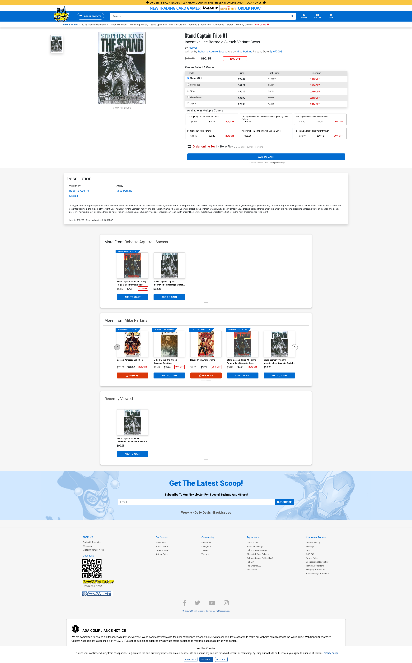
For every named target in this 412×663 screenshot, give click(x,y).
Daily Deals (202, 512)
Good (193, 103)
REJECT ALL (221, 659)
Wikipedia (87, 546)
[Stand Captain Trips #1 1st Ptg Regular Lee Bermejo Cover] (132, 265)
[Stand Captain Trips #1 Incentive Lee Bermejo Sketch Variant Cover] (169, 265)
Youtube (205, 554)
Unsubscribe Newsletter (317, 562)
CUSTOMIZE (190, 659)
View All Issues (122, 107)
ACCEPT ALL (206, 659)
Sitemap (310, 546)
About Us (88, 537)
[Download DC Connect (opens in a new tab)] (103, 594)
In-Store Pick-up (313, 542)
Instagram (206, 546)
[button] (90, 16)
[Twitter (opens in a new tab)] (197, 604)
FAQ (308, 550)
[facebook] (184, 604)
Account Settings (255, 546)
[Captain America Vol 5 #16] (132, 344)
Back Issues (222, 512)
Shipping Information (316, 569)
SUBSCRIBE (284, 502)
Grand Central (162, 546)
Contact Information (92, 542)
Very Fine (195, 84)
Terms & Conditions (315, 566)
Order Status (252, 542)
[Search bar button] (292, 16)
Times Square (162, 550)
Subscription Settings (257, 550)
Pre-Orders (252, 569)
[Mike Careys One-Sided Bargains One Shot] (169, 344)
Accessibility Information (317, 573)
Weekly (186, 512)
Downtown (161, 542)
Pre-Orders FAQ (254, 566)
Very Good (195, 97)
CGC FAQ (310, 554)
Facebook (206, 542)
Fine (192, 91)
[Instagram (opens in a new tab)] (226, 604)
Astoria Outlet (162, 554)
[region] (117, 347)
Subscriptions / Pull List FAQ (260, 558)
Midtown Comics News (93, 550)
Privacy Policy (312, 558)
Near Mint (196, 78)
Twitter (204, 550)
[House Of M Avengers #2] (206, 344)
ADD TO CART (266, 156)
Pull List (250, 562)
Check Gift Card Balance (258, 554)
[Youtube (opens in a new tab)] (212, 604)
